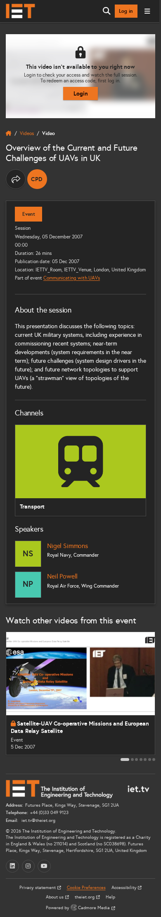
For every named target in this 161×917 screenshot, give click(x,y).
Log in (126, 11)
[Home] (20, 11)
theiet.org (85, 897)
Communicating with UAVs (71, 278)
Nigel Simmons (67, 546)
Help (110, 897)
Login (80, 93)
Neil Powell (62, 576)
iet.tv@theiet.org (37, 820)
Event (28, 214)
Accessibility (124, 887)
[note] (37, 179)
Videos (27, 133)
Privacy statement (38, 887)
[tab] (125, 759)
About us (55, 897)
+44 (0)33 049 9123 (49, 812)
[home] (9, 133)
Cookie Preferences (86, 887)
